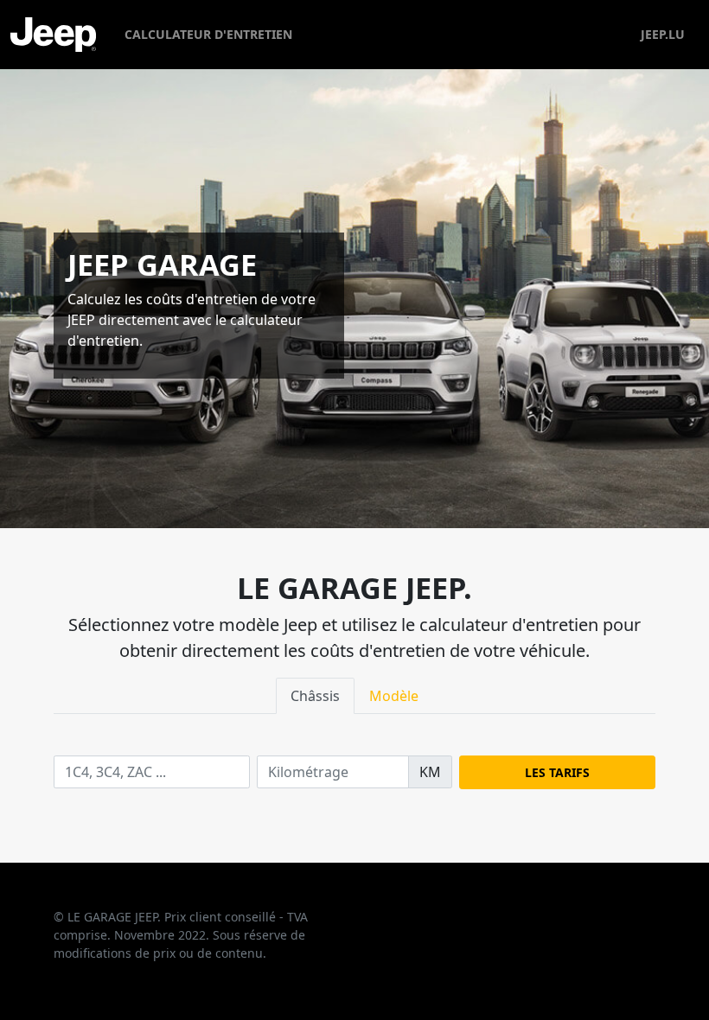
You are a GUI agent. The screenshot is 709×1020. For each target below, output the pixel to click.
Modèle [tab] (393, 695)
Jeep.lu (663, 34)
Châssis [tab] (315, 695)
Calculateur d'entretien (208, 34)
